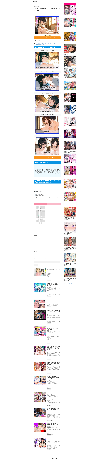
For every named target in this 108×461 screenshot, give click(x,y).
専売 (37, 44)
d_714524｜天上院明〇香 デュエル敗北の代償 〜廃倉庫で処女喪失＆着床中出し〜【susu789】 (53, 377)
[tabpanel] (47, 215)
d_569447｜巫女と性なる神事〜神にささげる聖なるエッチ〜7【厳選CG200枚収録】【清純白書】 (53, 363)
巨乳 (40, 43)
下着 (48, 43)
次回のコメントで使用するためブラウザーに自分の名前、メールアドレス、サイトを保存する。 (46, 259)
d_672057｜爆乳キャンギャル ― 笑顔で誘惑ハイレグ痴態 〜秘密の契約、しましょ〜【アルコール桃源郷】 (53, 409)
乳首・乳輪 (55, 43)
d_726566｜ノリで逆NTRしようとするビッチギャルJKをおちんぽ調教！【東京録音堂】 (70, 218)
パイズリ (46, 43)
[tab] (40, 204)
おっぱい (51, 43)
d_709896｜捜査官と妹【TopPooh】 (53, 268)
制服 (39, 43)
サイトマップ (55, 456)
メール (35, 251)
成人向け (42, 44)
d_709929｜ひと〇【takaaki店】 (52, 300)
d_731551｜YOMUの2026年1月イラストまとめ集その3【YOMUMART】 (70, 233)
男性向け (39, 44)
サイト (35, 255)
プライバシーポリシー (49, 456)
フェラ (43, 43)
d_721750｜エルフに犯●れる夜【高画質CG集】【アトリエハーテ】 (70, 279)
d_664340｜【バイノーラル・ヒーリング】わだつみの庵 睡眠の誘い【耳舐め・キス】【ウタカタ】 (53, 284)
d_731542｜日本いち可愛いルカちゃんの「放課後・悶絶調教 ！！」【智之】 (70, 264)
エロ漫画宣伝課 (35, 1)
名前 (35, 247)
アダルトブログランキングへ (68, 283)
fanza (35, 227)
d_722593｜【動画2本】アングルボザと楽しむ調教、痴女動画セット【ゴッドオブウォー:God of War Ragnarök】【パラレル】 (70, 248)
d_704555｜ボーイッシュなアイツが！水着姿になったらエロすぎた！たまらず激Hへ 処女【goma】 (53, 328)
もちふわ (37, 227)
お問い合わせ (59, 456)
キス (45, 44)
